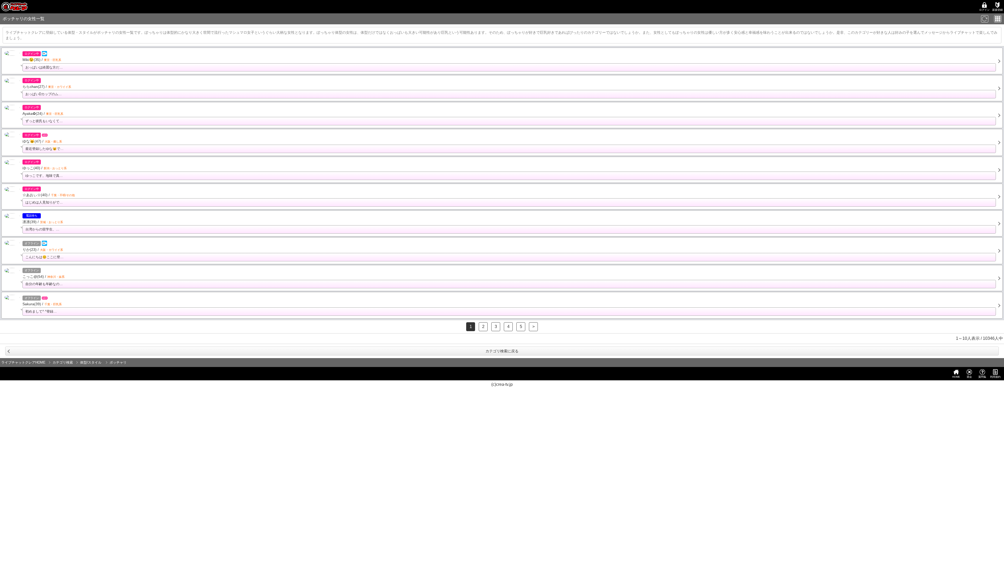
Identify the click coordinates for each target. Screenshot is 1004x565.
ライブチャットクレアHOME (23, 362)
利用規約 (995, 376)
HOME (956, 376)
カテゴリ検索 (63, 362)
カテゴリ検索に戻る (502, 351)
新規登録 (997, 9)
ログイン (984, 9)
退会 (969, 376)
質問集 (982, 376)
